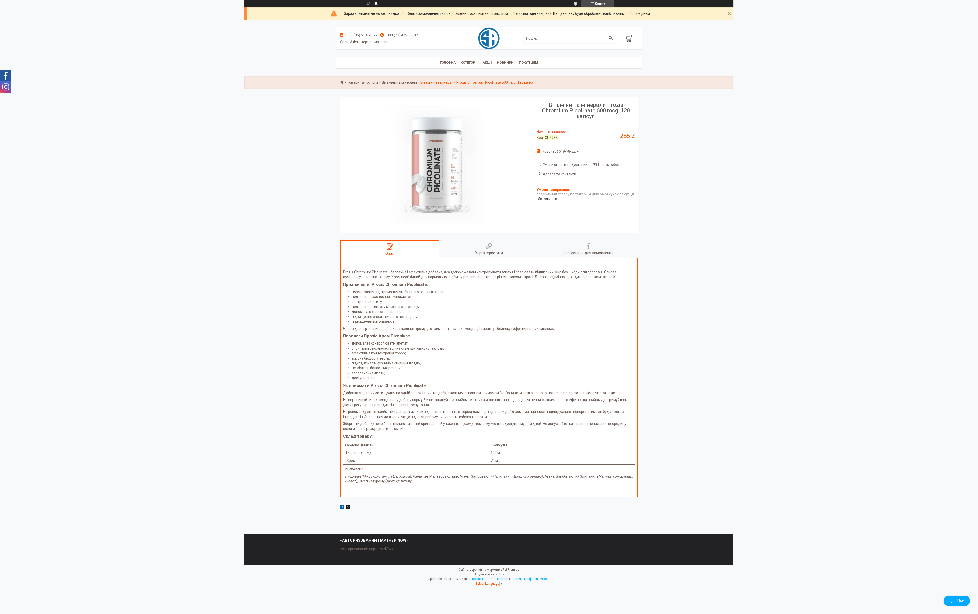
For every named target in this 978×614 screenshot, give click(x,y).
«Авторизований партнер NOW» (366, 549)
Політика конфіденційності (530, 579)
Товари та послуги (362, 82)
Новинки (505, 62)
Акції (487, 62)
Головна (448, 62)
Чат (960, 601)
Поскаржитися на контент (489, 579)
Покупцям (528, 62)
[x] (348, 508)
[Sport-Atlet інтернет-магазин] (489, 38)
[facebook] (342, 508)
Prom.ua (513, 570)
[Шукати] (611, 38)
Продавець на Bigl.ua (489, 574)
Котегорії (469, 62)
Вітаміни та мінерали (399, 82)
